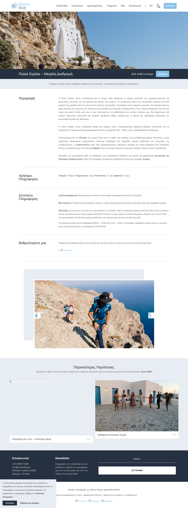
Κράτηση (170, 6)
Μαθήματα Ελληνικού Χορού (112, 435)
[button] (38, 315)
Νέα (123, 6)
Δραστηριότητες (94, 6)
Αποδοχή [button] (10, 503)
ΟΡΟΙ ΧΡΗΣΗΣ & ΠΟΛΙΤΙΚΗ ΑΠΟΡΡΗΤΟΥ (94, 490)
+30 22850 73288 (20, 464)
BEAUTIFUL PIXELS (113, 495)
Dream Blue (62, 6)
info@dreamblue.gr (21, 467)
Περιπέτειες (77, 6)
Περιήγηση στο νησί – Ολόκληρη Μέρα (31, 439)
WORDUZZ (132, 495)
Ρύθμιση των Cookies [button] (29, 503)
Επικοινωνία (135, 6)
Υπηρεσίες (112, 6)
